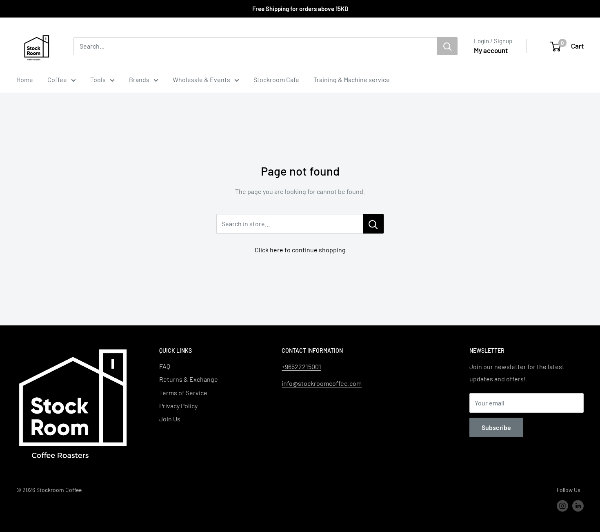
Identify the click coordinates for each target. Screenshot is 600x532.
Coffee (57, 79)
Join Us (169, 419)
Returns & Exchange (188, 379)
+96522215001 (301, 366)
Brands (139, 79)
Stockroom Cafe (276, 79)
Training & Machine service (351, 79)
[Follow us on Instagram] (562, 506)
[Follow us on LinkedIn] (578, 506)
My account (491, 50)
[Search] (447, 46)
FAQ (164, 366)
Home (24, 79)
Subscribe (496, 427)
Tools (98, 79)
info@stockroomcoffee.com (322, 383)
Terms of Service (183, 392)
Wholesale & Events (201, 79)
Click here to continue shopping (300, 250)
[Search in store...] (373, 224)
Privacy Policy (178, 406)
